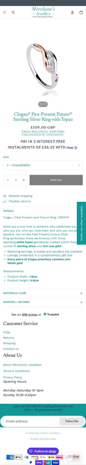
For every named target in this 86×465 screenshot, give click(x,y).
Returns (8, 337)
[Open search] (13, 12)
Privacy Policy (12, 377)
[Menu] (4, 12)
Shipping (9, 343)
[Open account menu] (72, 12)
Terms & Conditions (16, 370)
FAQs (6, 332)
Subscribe (71, 421)
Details (8, 211)
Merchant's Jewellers (47, 433)
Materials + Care (14, 293)
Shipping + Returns (16, 302)
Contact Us (11, 348)
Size (6, 157)
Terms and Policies (43, 439)
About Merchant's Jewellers (22, 364)
